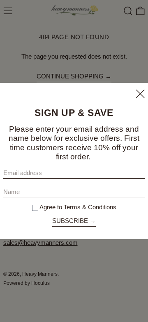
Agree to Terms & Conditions (77, 207)
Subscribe (70, 220)
